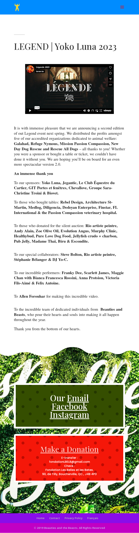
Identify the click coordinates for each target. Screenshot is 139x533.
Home (41, 518)
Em (78, 397)
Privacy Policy (74, 518)
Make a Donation (69, 449)
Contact (54, 518)
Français (92, 518)
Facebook (69, 406)
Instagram (69, 414)
